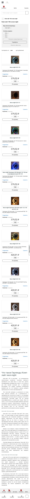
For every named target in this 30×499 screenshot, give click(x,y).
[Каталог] (3, 2)
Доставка (15, 491)
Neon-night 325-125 (15, 67)
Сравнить (4, 497)
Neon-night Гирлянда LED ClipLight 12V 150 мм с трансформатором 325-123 (15, 173)
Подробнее (5, 74)
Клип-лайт (8, 28)
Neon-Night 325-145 (15, 279)
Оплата (9, 491)
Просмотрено (21, 497)
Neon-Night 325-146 (15, 243)
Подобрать (15, 42)
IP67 (6, 35)
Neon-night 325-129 (15, 138)
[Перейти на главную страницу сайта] (12, 2)
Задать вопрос (29, 249)
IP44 (6, 37)
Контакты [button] (4, 8)
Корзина (26, 8)
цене (11, 50)
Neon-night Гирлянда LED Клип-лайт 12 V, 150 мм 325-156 (15, 208)
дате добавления (20, 50)
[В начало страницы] (27, 496)
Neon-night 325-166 (15, 349)
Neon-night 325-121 (15, 102)
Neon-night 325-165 (15, 314)
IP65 (6, 33)
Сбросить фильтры (16, 45)
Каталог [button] (4, 491)
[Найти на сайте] (26, 12)
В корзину (15, 84)
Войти (15, 8)
